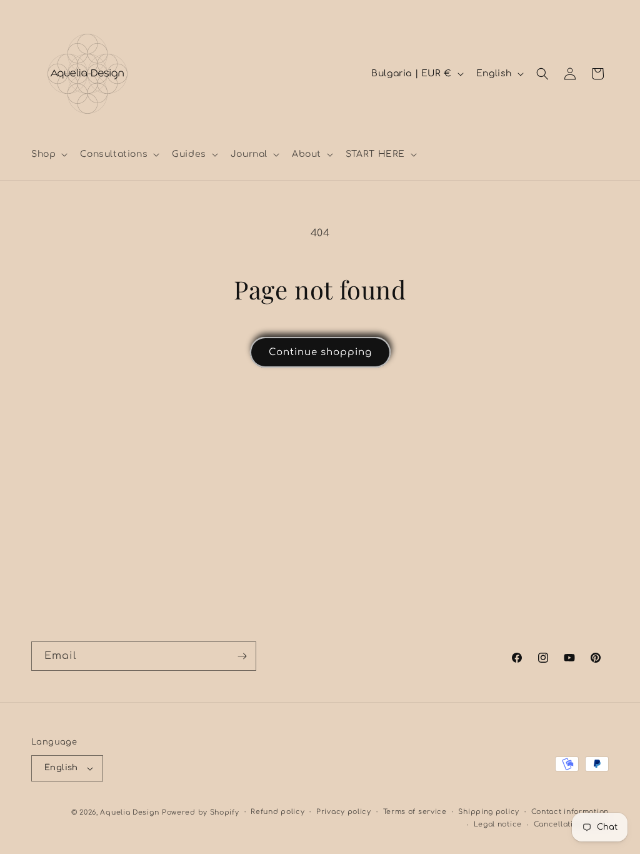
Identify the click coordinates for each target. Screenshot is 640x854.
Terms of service (415, 812)
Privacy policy (343, 812)
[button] (48, 154)
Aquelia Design (129, 812)
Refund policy (277, 812)
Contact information (570, 812)
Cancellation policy (571, 824)
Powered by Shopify (200, 812)
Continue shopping (320, 352)
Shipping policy (488, 812)
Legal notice (498, 824)
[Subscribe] (242, 656)
